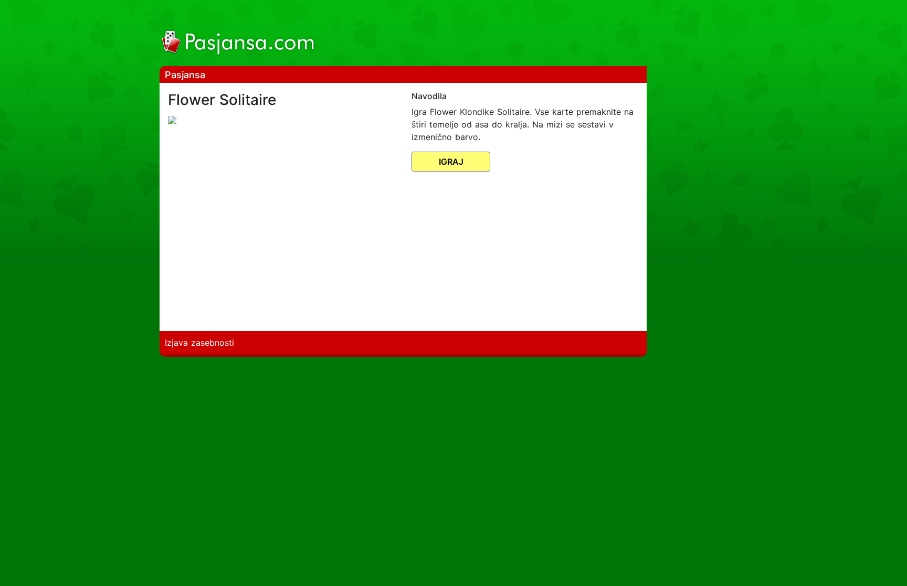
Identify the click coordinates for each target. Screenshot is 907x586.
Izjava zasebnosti (199, 342)
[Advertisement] (489, 34)
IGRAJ (451, 161)
